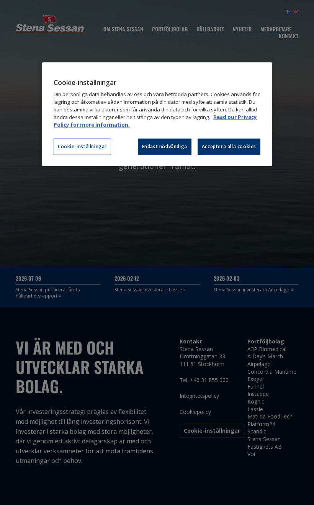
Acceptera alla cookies (229, 146)
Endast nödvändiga (164, 146)
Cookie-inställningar (82, 146)
